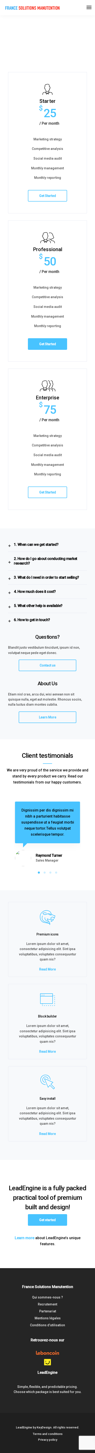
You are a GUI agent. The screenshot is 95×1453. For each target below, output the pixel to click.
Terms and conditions (47, 1434)
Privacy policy (47, 1439)
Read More (47, 969)
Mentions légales (48, 1318)
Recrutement (47, 1304)
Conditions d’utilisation (47, 1325)
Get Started (47, 196)
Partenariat (47, 1311)
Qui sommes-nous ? (47, 1297)
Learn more (24, 1238)
